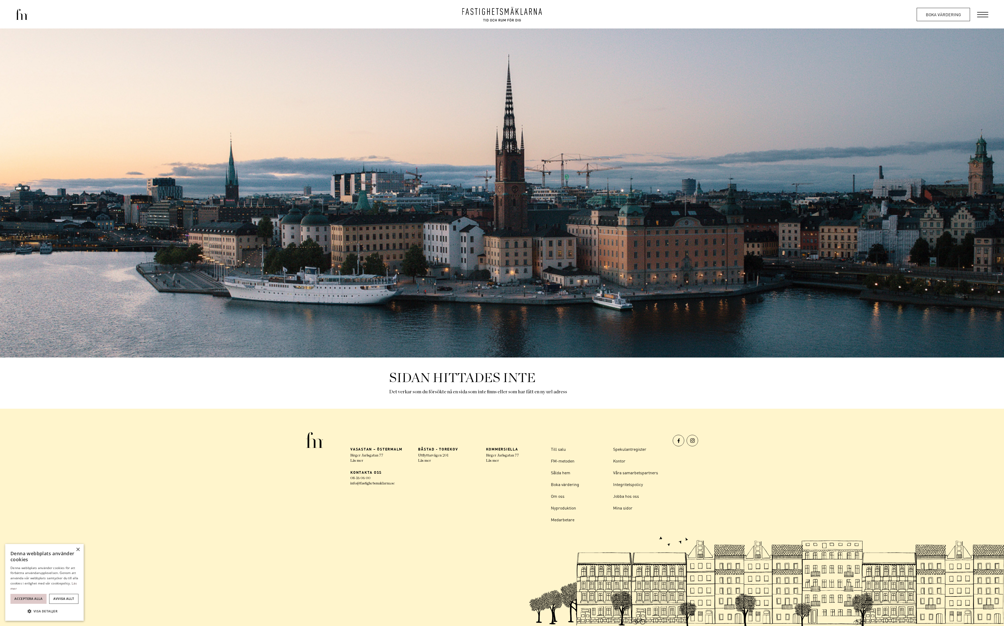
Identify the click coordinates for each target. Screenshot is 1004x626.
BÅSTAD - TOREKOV (438, 449)
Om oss (557, 496)
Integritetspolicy (628, 484)
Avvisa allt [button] (63, 598)
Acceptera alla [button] (28, 598)
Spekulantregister (629, 449)
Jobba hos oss (626, 496)
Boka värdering (943, 14)
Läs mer (356, 461)
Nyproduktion (563, 508)
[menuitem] (982, 14)
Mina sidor (622, 508)
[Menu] (982, 14)
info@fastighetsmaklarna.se (372, 483)
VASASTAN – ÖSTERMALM (376, 449)
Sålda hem (560, 472)
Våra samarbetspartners (635, 472)
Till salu (558, 449)
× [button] (78, 550)
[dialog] (44, 582)
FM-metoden (562, 461)
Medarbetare (562, 519)
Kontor (619, 461)
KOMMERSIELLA (502, 449)
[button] (44, 611)
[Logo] (502, 14)
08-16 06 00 (360, 478)
